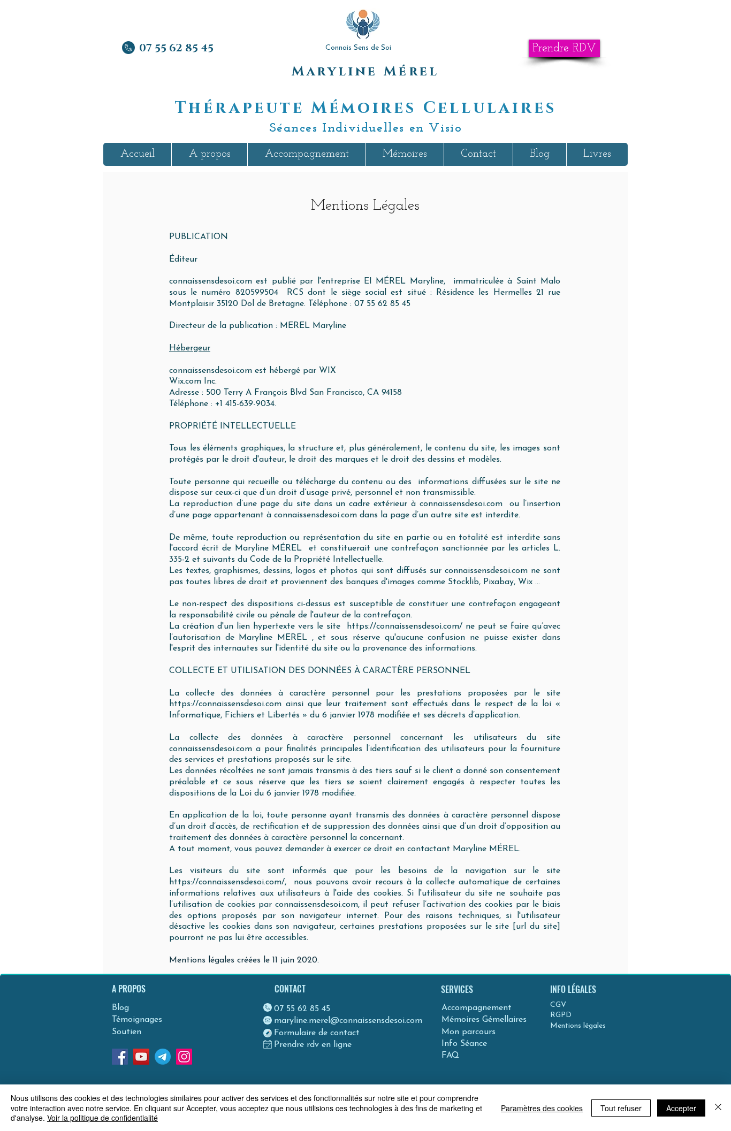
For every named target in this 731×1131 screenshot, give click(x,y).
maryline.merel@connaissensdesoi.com (348, 1021)
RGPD (561, 1015)
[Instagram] (184, 1057)
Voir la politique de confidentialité (102, 1117)
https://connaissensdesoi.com (225, 704)
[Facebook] (120, 1057)
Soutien (126, 1032)
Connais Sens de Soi (358, 48)
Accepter (681, 1108)
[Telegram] (163, 1057)
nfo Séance (465, 1044)
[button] (209, 154)
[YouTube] (141, 1057)
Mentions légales (578, 1026)
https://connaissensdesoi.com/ (404, 626)
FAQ (450, 1055)
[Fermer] (718, 1107)
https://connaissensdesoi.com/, (229, 882)
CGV (558, 1005)
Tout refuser (621, 1108)
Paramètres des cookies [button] (542, 1108)
